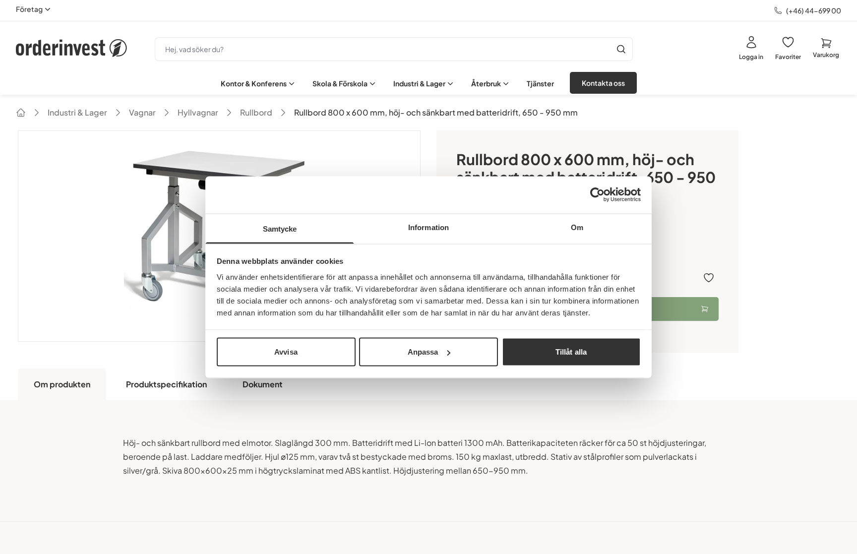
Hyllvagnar (198, 112)
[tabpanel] (428, 460)
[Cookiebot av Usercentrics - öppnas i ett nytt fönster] (597, 194)
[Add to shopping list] (709, 278)
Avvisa (286, 352)
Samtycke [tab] (280, 228)
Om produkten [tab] (62, 384)
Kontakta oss (603, 82)
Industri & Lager (419, 83)
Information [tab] (428, 227)
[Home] (21, 113)
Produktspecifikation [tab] (166, 384)
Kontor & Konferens (254, 83)
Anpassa (423, 352)
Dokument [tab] (263, 384)
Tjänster (540, 83)
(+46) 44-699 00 (813, 10)
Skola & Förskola (339, 83)
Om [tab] (577, 227)
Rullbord (256, 112)
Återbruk (486, 83)
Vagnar (142, 112)
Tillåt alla (571, 352)
